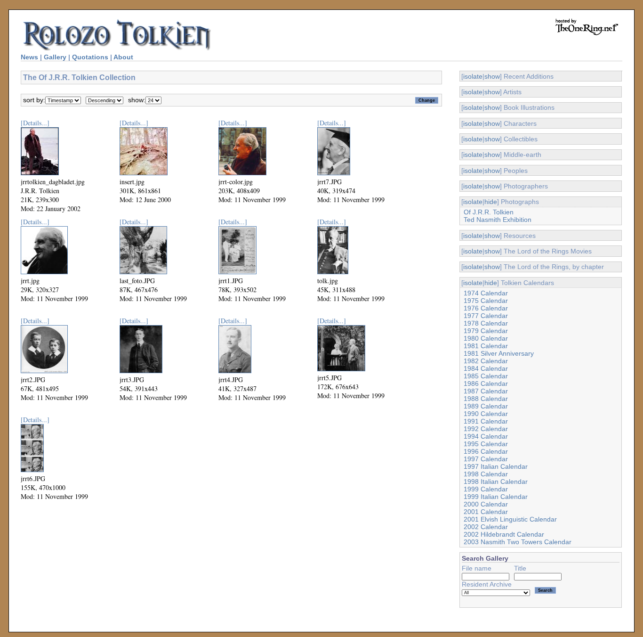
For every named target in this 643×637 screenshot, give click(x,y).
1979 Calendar (486, 331)
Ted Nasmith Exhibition (497, 219)
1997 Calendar (486, 459)
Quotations (90, 57)
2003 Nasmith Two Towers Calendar (517, 542)
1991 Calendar (486, 421)
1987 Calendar (486, 391)
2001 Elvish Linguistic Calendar (510, 519)
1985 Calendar (486, 376)
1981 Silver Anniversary (499, 353)
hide (490, 201)
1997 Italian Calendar (496, 466)
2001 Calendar (486, 511)
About (123, 57)
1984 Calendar (486, 368)
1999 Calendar (486, 489)
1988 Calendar (486, 398)
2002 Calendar (486, 527)
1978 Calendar (486, 323)
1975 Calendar (486, 300)
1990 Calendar (486, 413)
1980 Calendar (486, 338)
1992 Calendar (486, 429)
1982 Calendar (486, 361)
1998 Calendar (486, 474)
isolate (472, 76)
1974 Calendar (486, 293)
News (29, 57)
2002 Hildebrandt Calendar (504, 534)
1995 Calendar (486, 444)
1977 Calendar (486, 315)
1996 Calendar (486, 451)
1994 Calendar (486, 436)
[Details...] (35, 122)
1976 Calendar (486, 308)
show (492, 76)
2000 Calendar (486, 504)
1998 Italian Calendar (496, 481)
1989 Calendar (486, 406)
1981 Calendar (486, 346)
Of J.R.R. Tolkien (489, 212)
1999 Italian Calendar (496, 496)
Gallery (55, 57)
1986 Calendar (486, 383)
